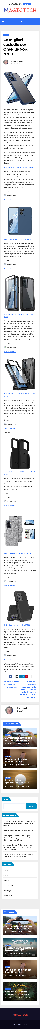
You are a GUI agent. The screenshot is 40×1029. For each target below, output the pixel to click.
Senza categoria (9, 885)
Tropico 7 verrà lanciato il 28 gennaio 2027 (18, 830)
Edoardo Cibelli (18, 61)
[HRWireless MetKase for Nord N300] (20, 606)
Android (6, 35)
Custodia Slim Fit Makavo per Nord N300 (18, 167)
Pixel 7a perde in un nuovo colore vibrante (11, 684)
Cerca (5, 799)
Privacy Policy (17, 1024)
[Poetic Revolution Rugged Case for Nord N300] (20, 374)
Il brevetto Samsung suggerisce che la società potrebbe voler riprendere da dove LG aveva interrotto (28, 689)
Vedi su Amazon (10, 200)
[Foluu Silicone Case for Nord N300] (20, 221)
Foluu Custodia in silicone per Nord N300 (18, 239)
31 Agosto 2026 (12, 932)
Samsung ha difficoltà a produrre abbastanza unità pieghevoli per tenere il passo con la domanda (19, 823)
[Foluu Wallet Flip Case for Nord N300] (20, 531)
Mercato (6, 880)
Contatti (25, 1024)
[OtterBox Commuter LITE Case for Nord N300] (20, 453)
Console (6, 875)
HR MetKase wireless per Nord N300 (17, 625)
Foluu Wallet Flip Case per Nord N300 (17, 553)
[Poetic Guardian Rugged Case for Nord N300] (20, 293)
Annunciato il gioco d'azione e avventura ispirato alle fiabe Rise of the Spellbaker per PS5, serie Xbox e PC (18, 847)
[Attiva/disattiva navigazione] (21, 21)
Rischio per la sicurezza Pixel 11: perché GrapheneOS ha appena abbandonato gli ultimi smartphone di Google (18, 838)
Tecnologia (7, 891)
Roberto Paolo (26, 953)
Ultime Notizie (8, 896)
